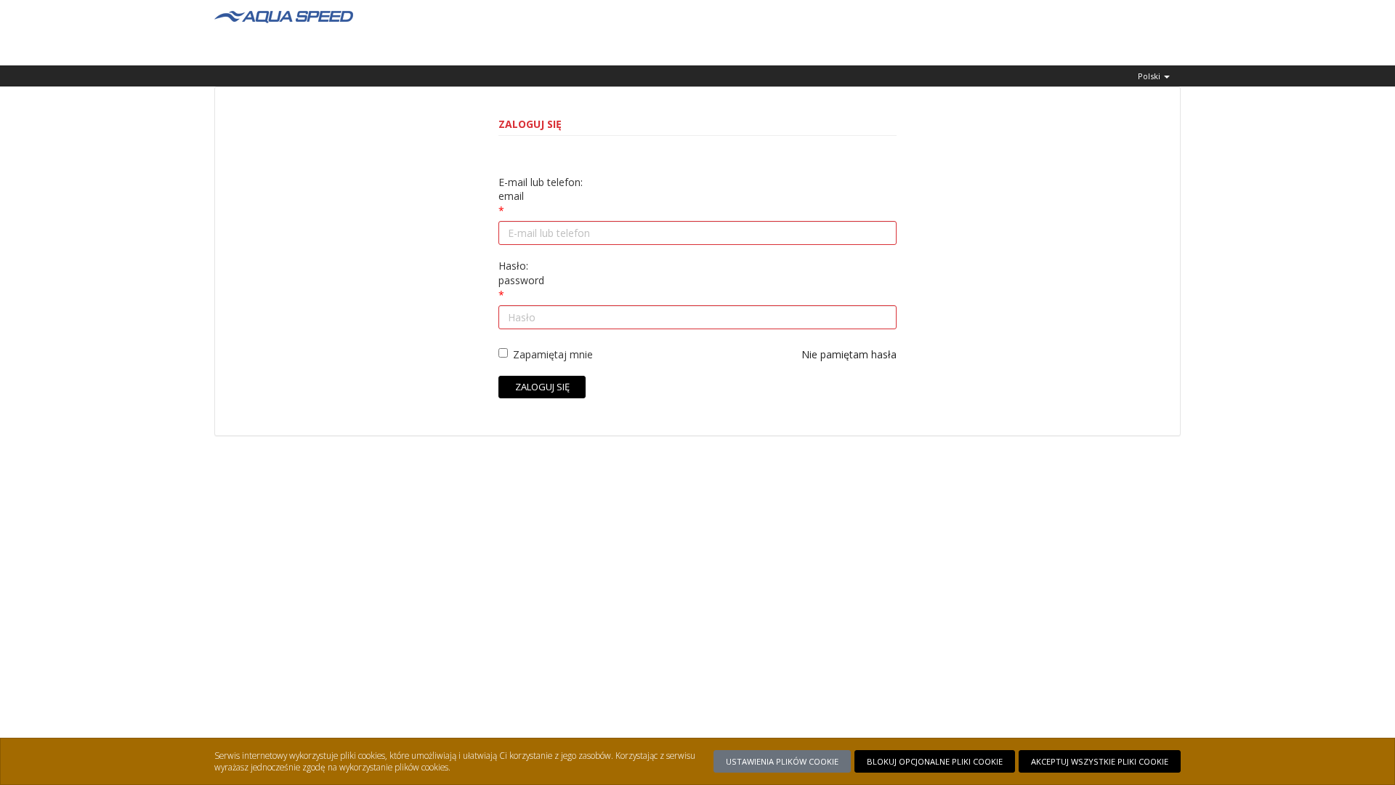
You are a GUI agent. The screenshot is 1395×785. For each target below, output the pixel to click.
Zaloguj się (542, 386)
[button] (1154, 75)
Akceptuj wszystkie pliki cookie (1099, 761)
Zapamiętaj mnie (553, 354)
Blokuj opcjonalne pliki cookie (935, 761)
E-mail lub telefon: (540, 189)
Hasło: (521, 273)
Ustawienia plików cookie (782, 761)
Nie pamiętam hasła (849, 354)
